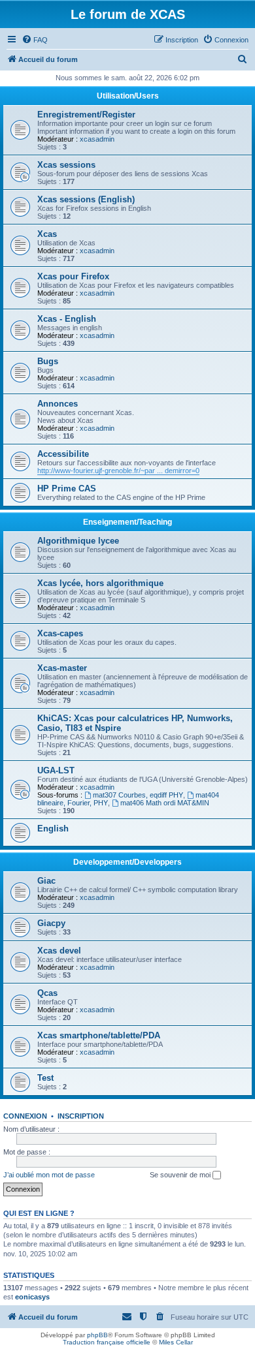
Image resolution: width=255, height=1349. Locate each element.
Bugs (47, 361)
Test (45, 1078)
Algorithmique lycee (78, 541)
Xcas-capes (60, 633)
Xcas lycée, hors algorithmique (100, 583)
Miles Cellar (176, 1342)
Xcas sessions (66, 165)
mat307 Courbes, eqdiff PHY (138, 795)
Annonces (57, 404)
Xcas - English (66, 319)
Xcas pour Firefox (73, 276)
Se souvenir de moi (181, 1175)
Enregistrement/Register (86, 114)
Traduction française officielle (106, 1342)
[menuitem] (35, 40)
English (53, 828)
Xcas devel (59, 950)
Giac (46, 881)
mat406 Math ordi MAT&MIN (164, 803)
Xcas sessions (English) (86, 199)
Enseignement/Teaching (127, 522)
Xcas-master (62, 668)
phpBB (97, 1335)
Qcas (47, 993)
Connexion (25, 1116)
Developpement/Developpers (127, 862)
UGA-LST (56, 770)
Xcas (47, 234)
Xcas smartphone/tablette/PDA (98, 1035)
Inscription (81, 1116)
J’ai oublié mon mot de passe (49, 1175)
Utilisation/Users (128, 96)
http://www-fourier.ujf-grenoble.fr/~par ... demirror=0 (118, 470)
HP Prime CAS (66, 488)
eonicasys (32, 1297)
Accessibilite (63, 454)
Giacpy (51, 923)
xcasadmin (97, 139)
